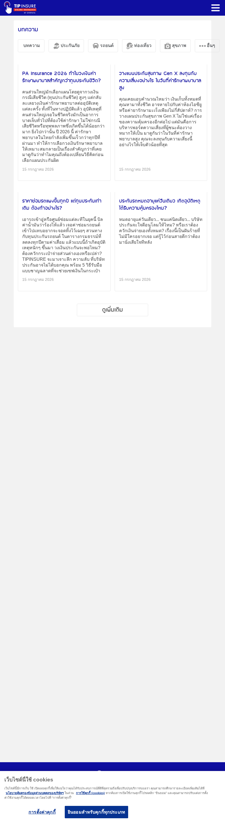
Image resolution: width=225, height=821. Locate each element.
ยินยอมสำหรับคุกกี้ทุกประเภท (96, 812)
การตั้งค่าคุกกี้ (42, 812)
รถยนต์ (106, 45)
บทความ (31, 45)
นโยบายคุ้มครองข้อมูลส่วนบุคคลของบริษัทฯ (35, 793)
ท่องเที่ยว (142, 45)
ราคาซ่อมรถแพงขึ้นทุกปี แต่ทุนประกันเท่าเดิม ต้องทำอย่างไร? (61, 205)
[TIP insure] (20, 7)
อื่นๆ (210, 45)
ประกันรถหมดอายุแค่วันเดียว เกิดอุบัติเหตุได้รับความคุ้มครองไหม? (159, 205)
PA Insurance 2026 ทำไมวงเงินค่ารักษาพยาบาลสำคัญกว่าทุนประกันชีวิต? (61, 77)
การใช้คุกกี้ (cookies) (90, 793)
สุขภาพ (178, 45)
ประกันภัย (70, 45)
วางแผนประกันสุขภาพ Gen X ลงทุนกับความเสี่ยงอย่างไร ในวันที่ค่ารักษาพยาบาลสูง (160, 80)
